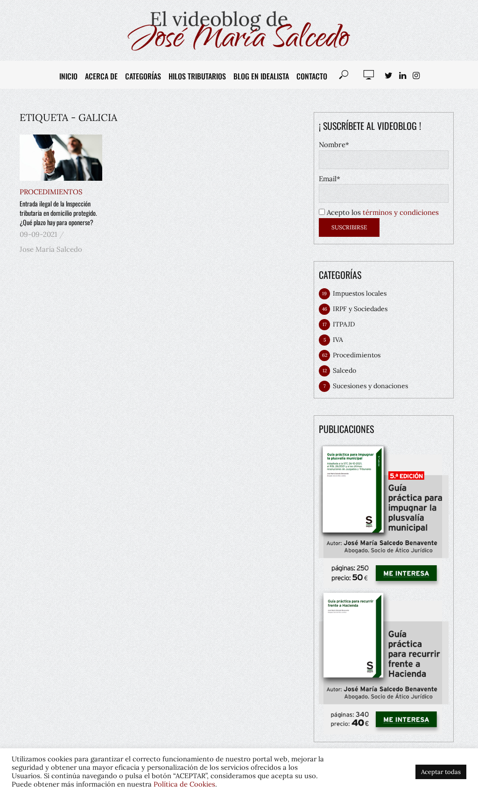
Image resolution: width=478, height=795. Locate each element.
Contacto (311, 76)
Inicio (68, 76)
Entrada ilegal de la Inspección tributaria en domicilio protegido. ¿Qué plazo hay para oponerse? (58, 213)
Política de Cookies (184, 784)
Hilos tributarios (197, 76)
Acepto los (382, 212)
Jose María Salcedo (51, 249)
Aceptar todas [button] (441, 772)
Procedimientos (51, 191)
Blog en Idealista (261, 76)
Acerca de (101, 76)
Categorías (143, 76)
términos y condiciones (401, 212)
